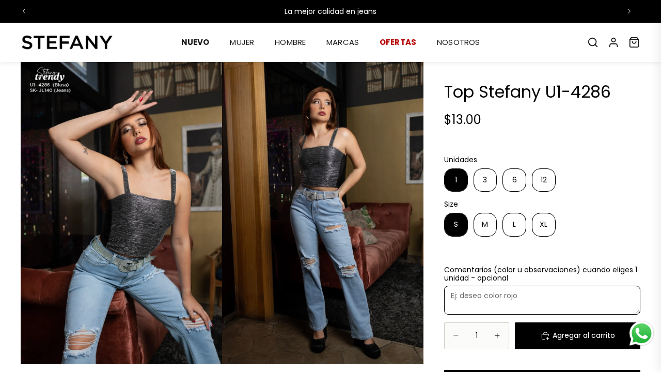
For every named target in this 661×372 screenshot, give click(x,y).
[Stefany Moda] (67, 42)
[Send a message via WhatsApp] (641, 333)
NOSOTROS (458, 42)
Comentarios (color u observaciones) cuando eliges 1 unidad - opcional (540, 274)
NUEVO (195, 42)
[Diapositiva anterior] (24, 11)
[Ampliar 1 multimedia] (121, 213)
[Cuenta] (613, 42)
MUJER (242, 42)
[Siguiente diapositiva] (629, 11)
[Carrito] (634, 42)
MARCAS (342, 42)
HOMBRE (290, 42)
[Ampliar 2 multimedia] (322, 213)
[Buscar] (593, 42)
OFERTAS (398, 42)
